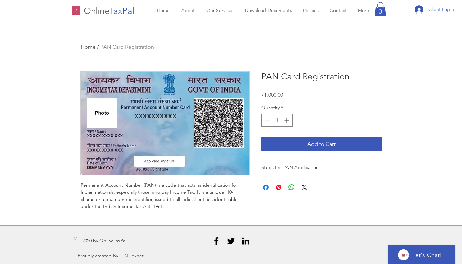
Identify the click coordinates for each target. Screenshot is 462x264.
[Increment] (287, 120)
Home (88, 47)
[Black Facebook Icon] (216, 241)
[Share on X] (304, 187)
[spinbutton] (277, 120)
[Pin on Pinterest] (279, 187)
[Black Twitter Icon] (231, 241)
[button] (380, 9)
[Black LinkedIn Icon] (245, 241)
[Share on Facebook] (266, 187)
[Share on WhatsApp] (291, 187)
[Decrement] (266, 120)
